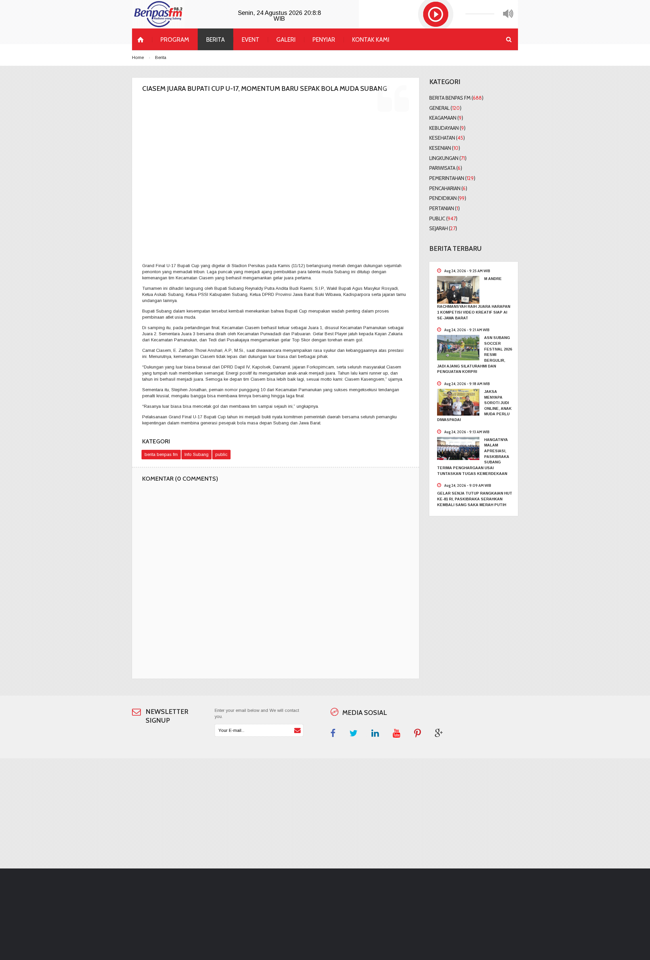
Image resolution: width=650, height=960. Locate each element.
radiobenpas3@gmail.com (471, 923)
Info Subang (197, 454)
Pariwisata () (445, 168)
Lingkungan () (448, 158)
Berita (215, 39)
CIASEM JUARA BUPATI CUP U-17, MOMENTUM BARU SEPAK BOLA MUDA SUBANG (264, 88)
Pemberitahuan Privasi (291, 923)
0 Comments (304, 247)
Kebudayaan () (447, 128)
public (221, 454)
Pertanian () (444, 208)
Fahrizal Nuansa (163, 894)
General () (445, 108)
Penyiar (323, 39)
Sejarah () (443, 228)
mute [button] (508, 14)
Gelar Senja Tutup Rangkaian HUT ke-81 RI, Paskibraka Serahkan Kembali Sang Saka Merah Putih (474, 498)
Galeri (286, 39)
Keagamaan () (446, 118)
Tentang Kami (282, 905)
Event (250, 39)
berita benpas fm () (456, 98)
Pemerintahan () (452, 178)
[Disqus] (275, 582)
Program (174, 39)
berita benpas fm (161, 454)
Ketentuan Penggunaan (292, 933)
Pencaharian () (448, 188)
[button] (435, 14)
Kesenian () (444, 148)
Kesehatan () (447, 138)
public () (443, 219)
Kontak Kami (370, 39)
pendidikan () (447, 198)
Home (138, 57)
